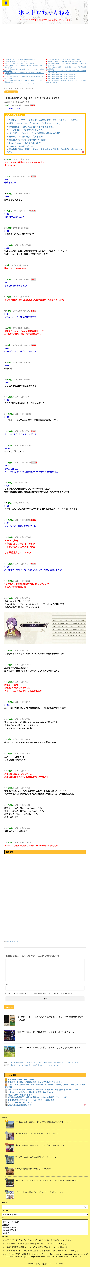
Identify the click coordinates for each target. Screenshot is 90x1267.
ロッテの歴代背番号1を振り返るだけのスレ (22, 1254)
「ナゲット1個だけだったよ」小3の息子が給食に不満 (64, 59)
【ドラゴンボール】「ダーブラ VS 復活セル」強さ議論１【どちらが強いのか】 (36, 1250)
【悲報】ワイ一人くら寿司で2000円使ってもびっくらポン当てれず (35, 1065)
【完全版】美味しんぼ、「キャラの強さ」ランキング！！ (36, 1134)
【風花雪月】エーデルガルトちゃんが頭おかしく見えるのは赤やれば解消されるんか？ (47, 1180)
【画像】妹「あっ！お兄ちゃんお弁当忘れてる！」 (20, 59)
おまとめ (5, 1233)
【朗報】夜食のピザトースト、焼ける (16, 61)
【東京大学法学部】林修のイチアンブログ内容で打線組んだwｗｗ (39, 1145)
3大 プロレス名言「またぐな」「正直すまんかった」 (20, 63)
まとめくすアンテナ (10, 1230)
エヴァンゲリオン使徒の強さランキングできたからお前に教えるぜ (31, 1240)
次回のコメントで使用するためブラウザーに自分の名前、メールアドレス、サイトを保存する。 (40, 993)
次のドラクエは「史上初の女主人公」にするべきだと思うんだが (45, 1032)
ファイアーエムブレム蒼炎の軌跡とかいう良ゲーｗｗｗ (36, 1157)
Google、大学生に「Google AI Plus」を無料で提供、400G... (66, 61)
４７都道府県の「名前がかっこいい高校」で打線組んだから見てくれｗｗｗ (43, 1122)
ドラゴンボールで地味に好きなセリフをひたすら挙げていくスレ (39, 1192)
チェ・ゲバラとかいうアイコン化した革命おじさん (63, 74)
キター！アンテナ (9, 1227)
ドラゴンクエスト (12, 941)
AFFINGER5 (59, 1264)
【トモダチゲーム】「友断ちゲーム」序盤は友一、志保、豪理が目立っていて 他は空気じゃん (45, 1062)
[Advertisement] (45, 40)
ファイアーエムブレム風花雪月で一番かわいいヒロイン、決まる (30, 1243)
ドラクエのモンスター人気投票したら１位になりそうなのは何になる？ (48, 1047)
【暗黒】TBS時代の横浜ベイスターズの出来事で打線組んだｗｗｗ (31, 1247)
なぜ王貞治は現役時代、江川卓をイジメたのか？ (33, 1169)
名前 (7, 984)
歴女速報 (5, 1225)
